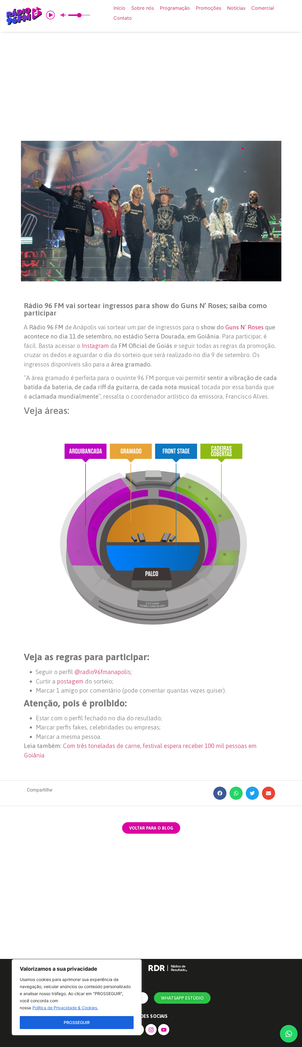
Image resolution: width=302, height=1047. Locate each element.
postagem (70, 681)
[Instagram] (151, 1029)
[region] (77, 997)
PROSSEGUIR (77, 1022)
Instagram (95, 345)
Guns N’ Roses (244, 327)
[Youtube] (163, 1029)
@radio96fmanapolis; (103, 671)
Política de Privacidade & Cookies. (65, 1007)
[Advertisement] (151, 86)
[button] (219, 793)
